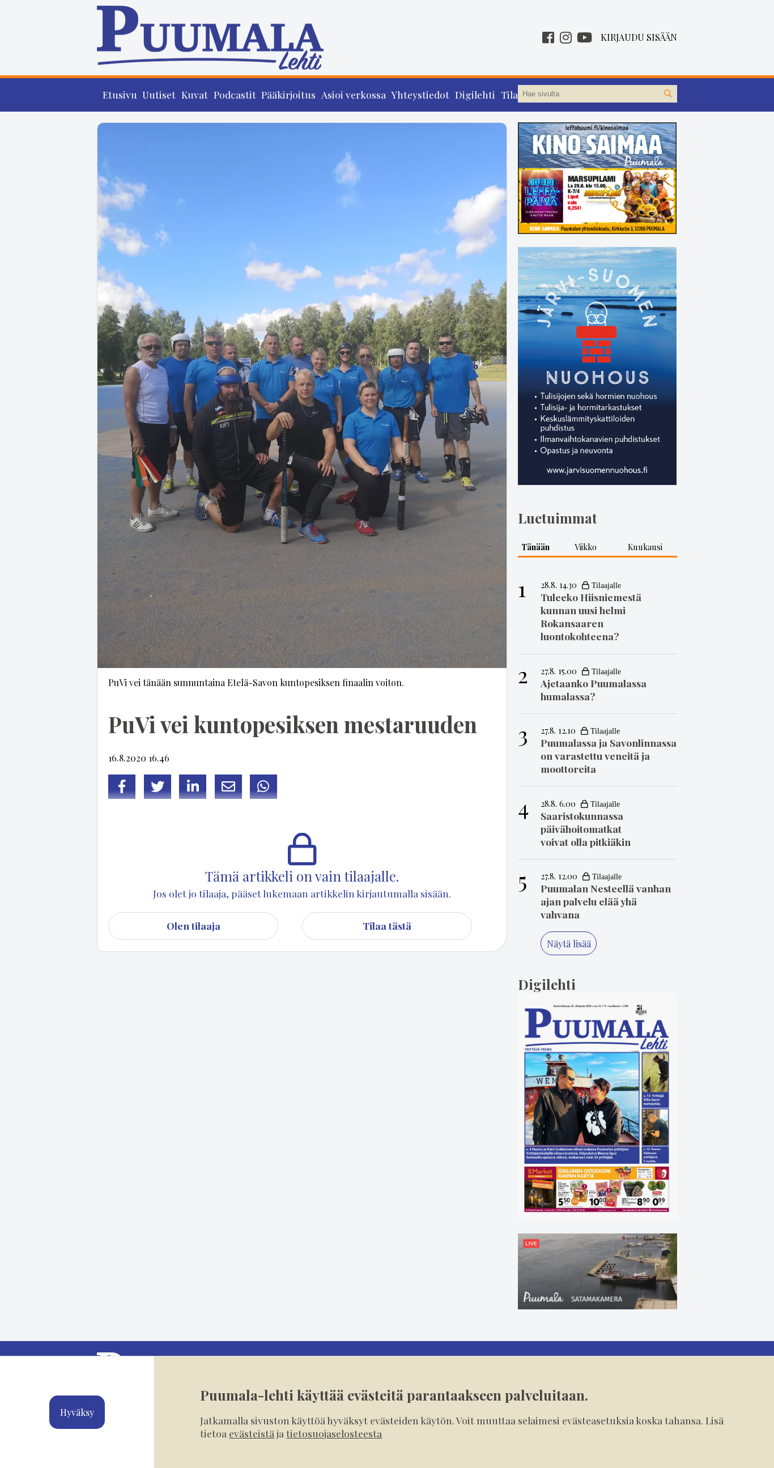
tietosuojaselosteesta (334, 1433)
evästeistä (251, 1433)
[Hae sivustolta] (668, 94)
